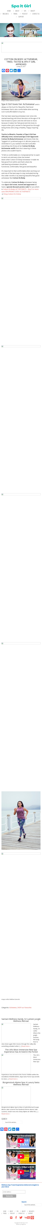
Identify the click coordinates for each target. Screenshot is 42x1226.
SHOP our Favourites (24, 1007)
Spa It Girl (23, 6)
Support (21, 16)
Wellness (6, 14)
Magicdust (23, 1224)
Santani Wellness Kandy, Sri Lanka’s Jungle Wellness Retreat (21, 1020)
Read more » (26, 1046)
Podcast (25, 14)
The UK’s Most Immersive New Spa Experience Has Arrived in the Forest (21, 1051)
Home (9, 11)
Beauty (33, 11)
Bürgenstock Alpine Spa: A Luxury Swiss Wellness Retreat (21, 1083)
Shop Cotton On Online (12, 194)
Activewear (13, 1007)
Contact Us (35, 14)
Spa (25, 11)
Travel (15, 14)
